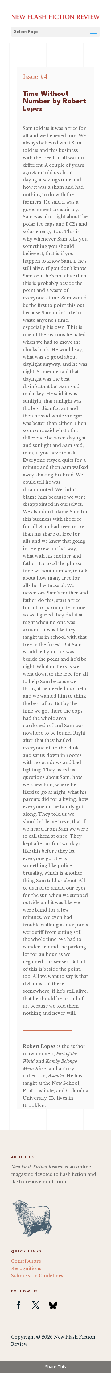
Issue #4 (35, 77)
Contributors (26, 1261)
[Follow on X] (35, 1305)
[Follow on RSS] (53, 1305)
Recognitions (26, 1268)
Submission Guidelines (37, 1275)
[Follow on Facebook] (18, 1305)
